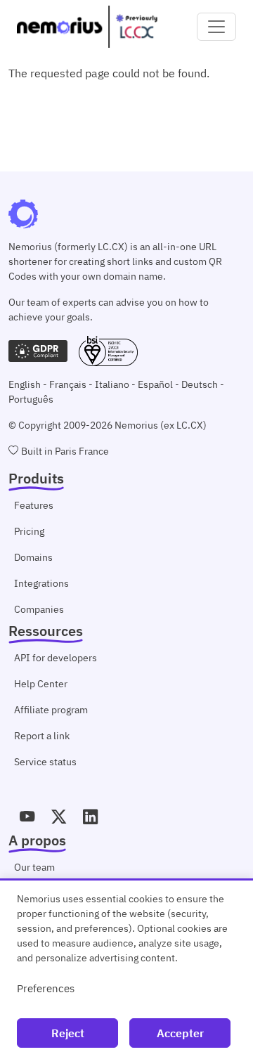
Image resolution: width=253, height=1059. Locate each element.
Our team (34, 867)
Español (155, 384)
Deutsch (199, 384)
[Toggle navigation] (216, 27)
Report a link (42, 735)
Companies (39, 609)
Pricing (29, 531)
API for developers (55, 657)
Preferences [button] (45, 988)
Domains (33, 557)
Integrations (41, 583)
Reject (67, 1033)
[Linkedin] (90, 817)
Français (67, 384)
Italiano (112, 384)
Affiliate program (51, 709)
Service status (45, 761)
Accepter (180, 1033)
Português (30, 399)
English (24, 384)
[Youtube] (27, 817)
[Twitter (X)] (58, 817)
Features (33, 505)
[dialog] (126, 968)
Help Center (40, 683)
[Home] (87, 27)
